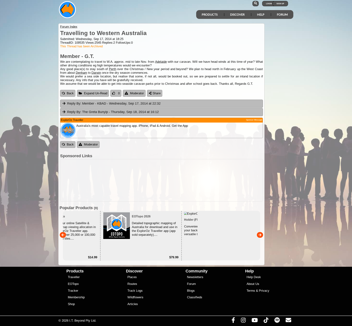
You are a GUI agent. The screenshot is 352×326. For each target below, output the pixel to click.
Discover (237, 14)
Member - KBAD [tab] (114, 103)
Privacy (264, 290)
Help (260, 14)
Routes (132, 284)
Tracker (73, 290)
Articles (132, 304)
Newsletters (195, 277)
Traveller (74, 277)
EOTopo (73, 284)
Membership (76, 297)
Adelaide (161, 61)
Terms (251, 290)
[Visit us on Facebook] (233, 321)
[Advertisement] (179, 180)
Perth (112, 69)
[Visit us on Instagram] (243, 321)
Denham (81, 72)
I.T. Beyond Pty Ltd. (82, 320)
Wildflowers (135, 297)
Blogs (191, 290)
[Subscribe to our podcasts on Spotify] (277, 321)
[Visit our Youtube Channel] (254, 321)
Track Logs (135, 290)
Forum (282, 14)
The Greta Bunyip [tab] (113, 112)
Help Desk (254, 277)
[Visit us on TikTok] (266, 321)
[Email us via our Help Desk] (288, 321)
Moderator (137, 93)
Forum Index (68, 26)
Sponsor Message (254, 120)
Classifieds (194, 297)
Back (70, 93)
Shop (71, 304)
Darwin (96, 72)
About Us (253, 284)
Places (132, 277)
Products (210, 14)
